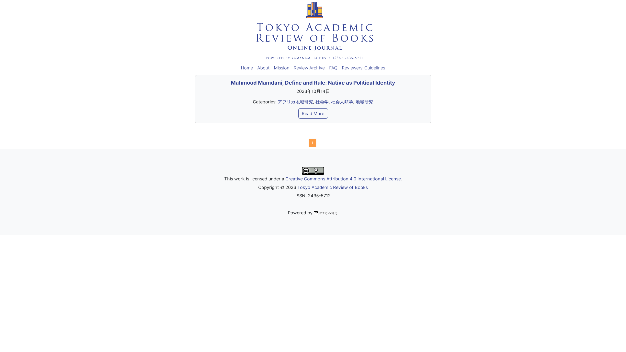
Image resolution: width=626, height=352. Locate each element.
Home (247, 67)
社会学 (322, 101)
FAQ (333, 67)
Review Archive (309, 67)
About (263, 67)
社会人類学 (342, 101)
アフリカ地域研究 (295, 101)
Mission (281, 67)
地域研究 (364, 101)
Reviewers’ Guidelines (363, 67)
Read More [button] (313, 113)
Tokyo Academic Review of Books (332, 187)
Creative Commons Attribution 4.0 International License (343, 178)
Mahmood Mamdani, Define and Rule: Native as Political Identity (313, 82)
